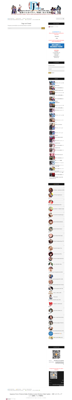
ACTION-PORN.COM (56, 52)
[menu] (56, 262)
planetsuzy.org (56, 57)
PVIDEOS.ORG (56, 53)
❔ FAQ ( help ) (56, 36)
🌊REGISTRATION (11, 18)
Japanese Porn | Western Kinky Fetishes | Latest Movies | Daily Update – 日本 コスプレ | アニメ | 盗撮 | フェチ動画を (36, 394)
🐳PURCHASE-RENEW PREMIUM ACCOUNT (16, 19)
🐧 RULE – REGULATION (27, 18)
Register (53, 72)
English (51, 26)
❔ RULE (56, 38)
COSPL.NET (56, 55)
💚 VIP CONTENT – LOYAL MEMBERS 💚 (32, 19)
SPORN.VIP (56, 51)
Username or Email (51, 65)
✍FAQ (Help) (18, 18)
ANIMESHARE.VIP (56, 56)
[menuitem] (56, 187)
